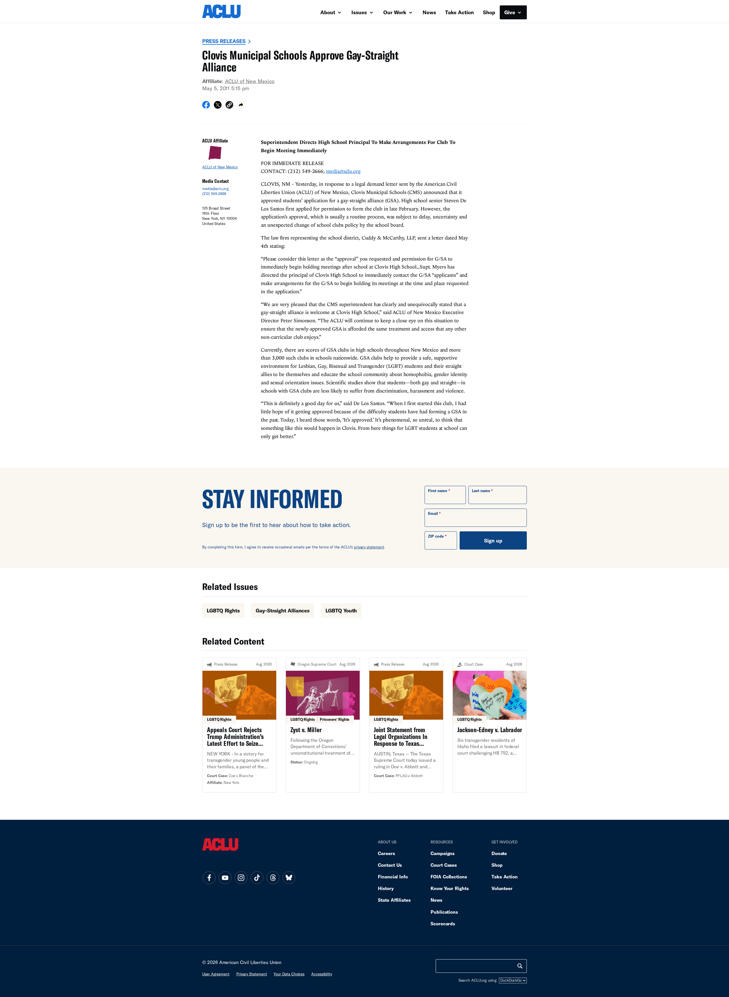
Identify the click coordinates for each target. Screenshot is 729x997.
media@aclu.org (215, 188)
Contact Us (390, 865)
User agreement (216, 974)
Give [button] (510, 12)
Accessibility (321, 974)
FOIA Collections (449, 876)
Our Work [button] (395, 12)
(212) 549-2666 (214, 193)
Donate (499, 853)
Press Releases (223, 41)
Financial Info (393, 876)
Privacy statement (251, 974)
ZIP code (436, 536)
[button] (229, 105)
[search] (520, 966)
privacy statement (369, 547)
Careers (386, 853)
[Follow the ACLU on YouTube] (225, 877)
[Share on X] (218, 107)
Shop (489, 12)
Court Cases (444, 865)
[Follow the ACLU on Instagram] (241, 877)
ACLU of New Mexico (250, 81)
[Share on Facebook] (206, 107)
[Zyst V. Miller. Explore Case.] (323, 725)
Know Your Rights (450, 888)
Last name (481, 490)
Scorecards (443, 923)
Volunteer (502, 888)
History (386, 888)
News (429, 12)
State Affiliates (394, 900)
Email (433, 513)
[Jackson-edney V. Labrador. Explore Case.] (490, 725)
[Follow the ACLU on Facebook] (209, 877)
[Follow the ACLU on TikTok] (257, 877)
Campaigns (442, 853)
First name (437, 490)
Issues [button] (359, 12)
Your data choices (289, 974)
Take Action (459, 12)
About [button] (328, 12)
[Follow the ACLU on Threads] (273, 877)
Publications (444, 912)
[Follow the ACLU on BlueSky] (289, 877)
